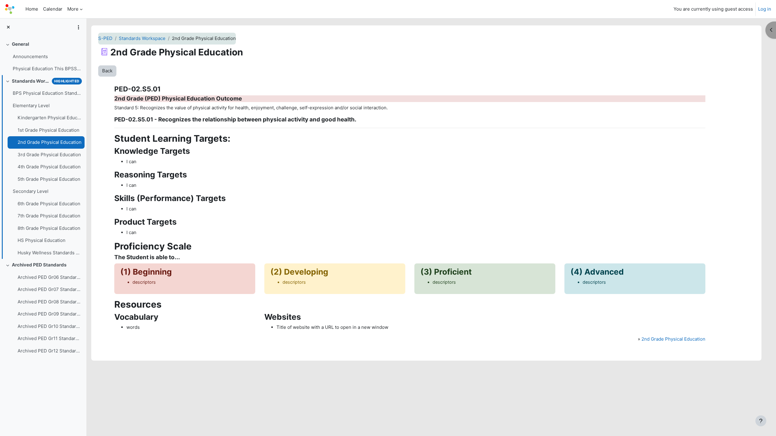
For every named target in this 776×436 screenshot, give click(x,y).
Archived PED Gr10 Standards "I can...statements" (50, 326)
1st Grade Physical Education (48, 130)
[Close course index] (8, 27)
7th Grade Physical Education (49, 216)
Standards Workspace (30, 81)
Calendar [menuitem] (52, 9)
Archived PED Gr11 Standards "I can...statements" (50, 338)
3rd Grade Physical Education (49, 154)
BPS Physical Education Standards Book (47, 93)
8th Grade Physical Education (49, 228)
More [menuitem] (73, 9)
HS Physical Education (41, 240)
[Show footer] (760, 420)
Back (107, 71)
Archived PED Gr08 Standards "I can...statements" (50, 302)
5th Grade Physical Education (49, 179)
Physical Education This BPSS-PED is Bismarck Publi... (47, 68)
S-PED (105, 38)
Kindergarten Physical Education (50, 118)
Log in (764, 9)
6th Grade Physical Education (49, 203)
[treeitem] (43, 56)
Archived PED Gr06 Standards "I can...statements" (50, 277)
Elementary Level (31, 105)
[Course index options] (78, 27)
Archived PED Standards (39, 265)
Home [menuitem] (31, 9)
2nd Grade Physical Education (50, 142)
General (20, 44)
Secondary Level (30, 191)
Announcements (30, 56)
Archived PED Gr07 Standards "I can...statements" (50, 289)
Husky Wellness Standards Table (50, 253)
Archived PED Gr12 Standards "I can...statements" (50, 351)
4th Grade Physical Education (49, 167)
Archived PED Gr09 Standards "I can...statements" (50, 314)
